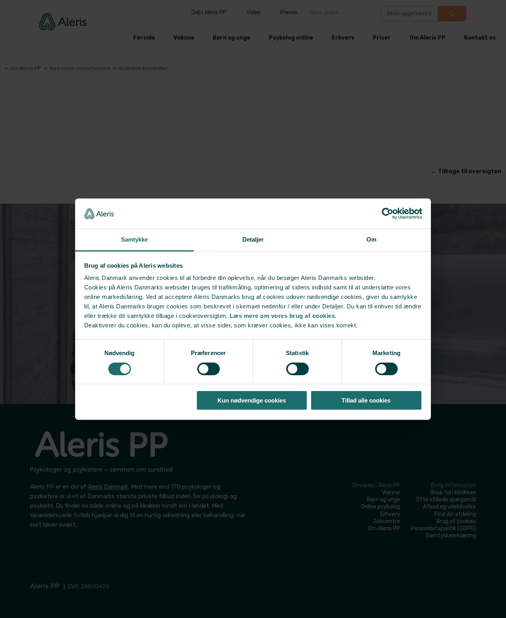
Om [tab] (371, 239)
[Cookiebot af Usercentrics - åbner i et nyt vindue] (387, 213)
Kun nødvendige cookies (251, 400)
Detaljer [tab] (253, 239)
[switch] (208, 369)
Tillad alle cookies (366, 400)
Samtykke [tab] (134, 239)
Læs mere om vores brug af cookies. (283, 315)
